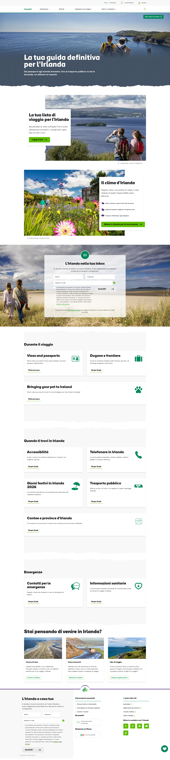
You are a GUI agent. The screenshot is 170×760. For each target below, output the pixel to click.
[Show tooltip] (114, 283)
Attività (61, 9)
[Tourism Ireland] (30, 9)
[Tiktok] (125, 732)
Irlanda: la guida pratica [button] (119, 678)
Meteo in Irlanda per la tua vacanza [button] (121, 224)
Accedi (143, 3)
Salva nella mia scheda (152, 17)
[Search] (143, 9)
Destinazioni (44, 9)
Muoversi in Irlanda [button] (75, 678)
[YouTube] (146, 726)
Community (112, 2)
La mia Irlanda (128, 2)
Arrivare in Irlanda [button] (33, 678)
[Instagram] (132, 726)
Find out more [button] (34, 370)
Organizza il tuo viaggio (83, 9)
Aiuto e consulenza (108, 9)
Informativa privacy (73, 310)
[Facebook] (125, 726)
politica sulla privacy (62, 304)
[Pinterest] (139, 726)
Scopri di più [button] (96, 370)
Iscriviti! (102, 289)
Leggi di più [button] (37, 140)
